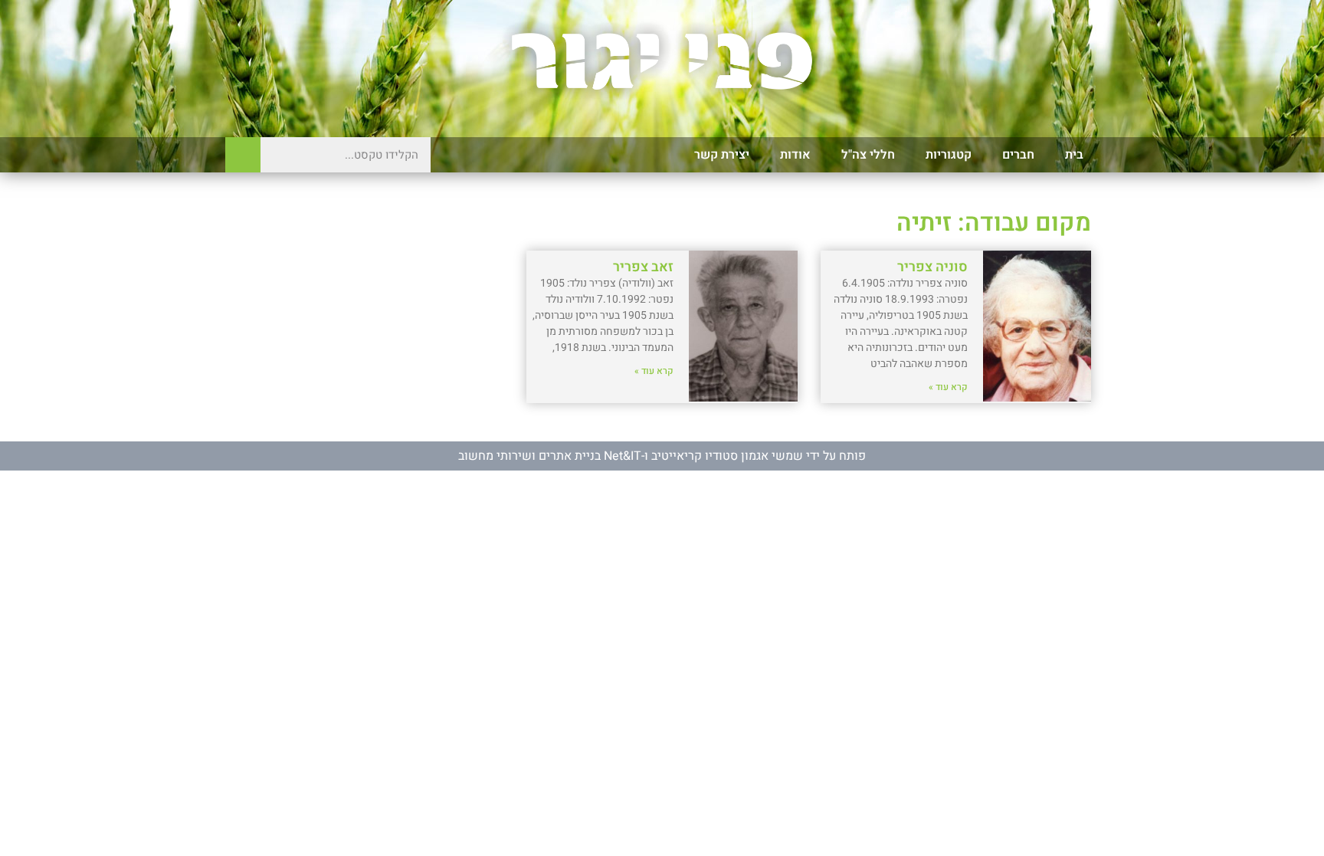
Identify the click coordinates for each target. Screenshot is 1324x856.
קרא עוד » (948, 387)
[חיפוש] (243, 154)
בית (1074, 155)
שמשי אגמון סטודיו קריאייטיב (727, 456)
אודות (795, 155)
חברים (1018, 155)
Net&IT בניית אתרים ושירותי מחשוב (549, 456)
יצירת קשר (721, 155)
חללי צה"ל (868, 155)
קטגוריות (949, 155)
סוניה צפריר (932, 267)
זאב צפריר (643, 267)
